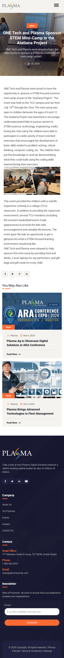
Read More (12, 354)
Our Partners (8, 511)
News (32, 26)
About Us (6, 504)
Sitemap (47, 651)
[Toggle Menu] (56, 6)
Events (5, 517)
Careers (6, 524)
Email (8, 605)
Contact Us (7, 530)
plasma (14, 335)
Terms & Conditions (32, 651)
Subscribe (32, 622)
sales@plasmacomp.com (15, 573)
